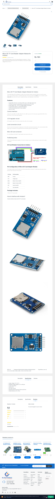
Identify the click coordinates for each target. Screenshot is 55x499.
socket (30, 370)
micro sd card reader (11, 370)
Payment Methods (27, 479)
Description (20, 87)
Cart (31, 480)
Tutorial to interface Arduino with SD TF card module (16, 198)
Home (4, 8)
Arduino (36, 92)
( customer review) (10, 57)
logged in (34, 406)
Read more (11, 455)
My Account (33, 477)
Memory (41, 369)
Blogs (39, 474)
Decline (44, 496)
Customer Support (27, 477)
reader (19, 370)
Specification (28, 87)
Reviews (35, 87)
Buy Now (43, 68)
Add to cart (43, 64)
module (16, 370)
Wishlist (32, 485)
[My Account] (49, 1)
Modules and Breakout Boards (13, 8)
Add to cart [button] (21, 455)
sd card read (26, 370)
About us (25, 474)
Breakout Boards (25, 8)
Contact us (25, 476)
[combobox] (26, 4)
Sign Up (49, 466)
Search (50, 4)
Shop (32, 479)
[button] (51, 11)
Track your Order (34, 482)
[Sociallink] (2, 492)
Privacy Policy (26, 480)
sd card (22, 370)
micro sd (45, 369)
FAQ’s (39, 485)
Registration (40, 477)
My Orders (32, 483)
